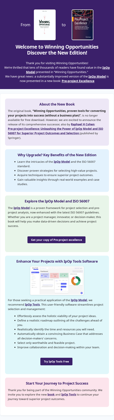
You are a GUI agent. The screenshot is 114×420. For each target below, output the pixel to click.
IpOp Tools (32, 304)
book (51, 394)
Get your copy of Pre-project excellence (56, 240)
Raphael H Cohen (82, 124)
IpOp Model (97, 76)
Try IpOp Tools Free (56, 361)
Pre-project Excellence (78, 81)
